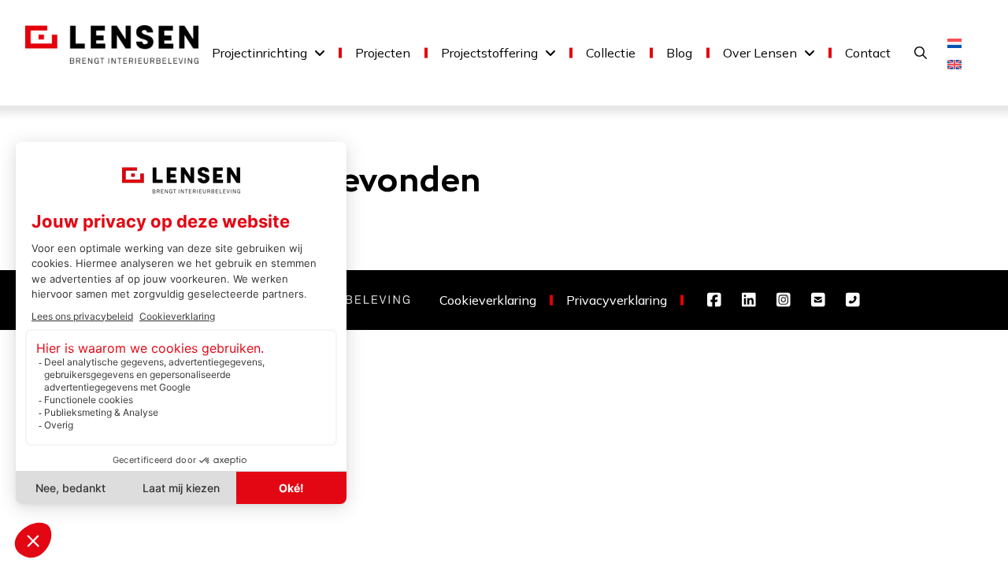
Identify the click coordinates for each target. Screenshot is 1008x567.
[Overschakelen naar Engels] (954, 63)
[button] (920, 53)
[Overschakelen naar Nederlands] (954, 42)
